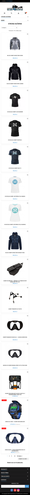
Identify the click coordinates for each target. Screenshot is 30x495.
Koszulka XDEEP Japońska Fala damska (15, 224)
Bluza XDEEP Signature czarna (15, 83)
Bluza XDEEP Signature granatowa (15, 252)
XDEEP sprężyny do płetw (15, 309)
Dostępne (9, 28)
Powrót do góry (23, 459)
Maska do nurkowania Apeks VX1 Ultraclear (15, 365)
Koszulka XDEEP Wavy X (15, 168)
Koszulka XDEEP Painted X (15, 140)
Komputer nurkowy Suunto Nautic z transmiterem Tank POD (15, 394)
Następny (20, 456)
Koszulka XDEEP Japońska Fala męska (15, 196)
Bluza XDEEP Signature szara (15, 55)
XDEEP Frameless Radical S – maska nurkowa (15, 337)
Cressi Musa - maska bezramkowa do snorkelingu (15, 450)
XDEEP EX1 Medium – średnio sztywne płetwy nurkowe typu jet (15, 281)
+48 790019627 (9, 1)
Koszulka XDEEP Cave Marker (15, 112)
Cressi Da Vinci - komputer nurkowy (15, 421)
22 (14, 456)
